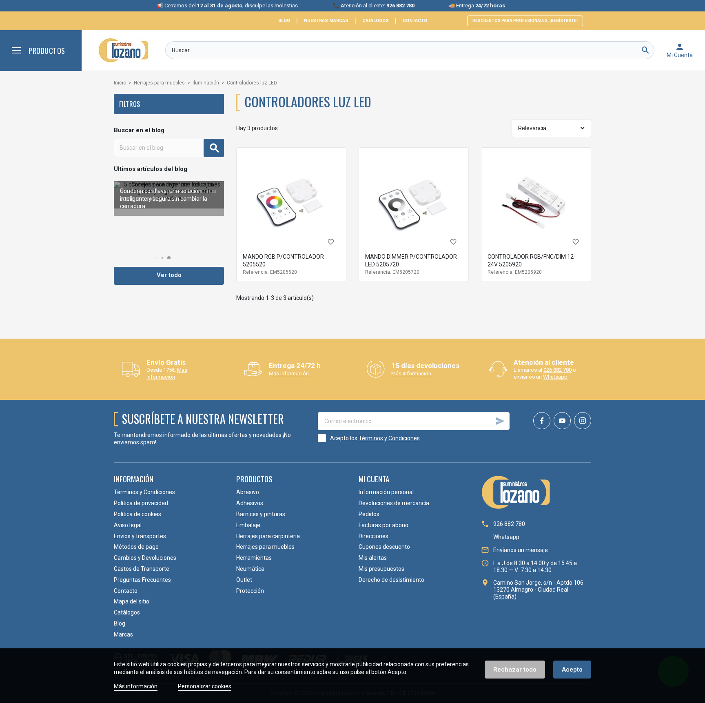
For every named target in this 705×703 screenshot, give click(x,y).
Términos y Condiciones (389, 438)
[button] (156, 258)
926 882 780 (557, 370)
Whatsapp (555, 377)
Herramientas (254, 557)
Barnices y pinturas (260, 514)
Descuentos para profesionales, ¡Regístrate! (525, 20)
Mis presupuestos (381, 569)
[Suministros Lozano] (123, 50)
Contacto (415, 20)
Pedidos (369, 514)
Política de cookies (137, 514)
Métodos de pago (136, 546)
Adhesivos (249, 503)
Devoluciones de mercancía (394, 503)
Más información (166, 373)
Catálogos (375, 20)
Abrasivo (247, 492)
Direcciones (373, 536)
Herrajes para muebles (265, 546)
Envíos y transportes (140, 536)
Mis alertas (373, 557)
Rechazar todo (515, 669)
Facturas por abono (383, 525)
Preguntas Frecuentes (142, 580)
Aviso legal (128, 525)
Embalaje (248, 525)
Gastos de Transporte (141, 569)
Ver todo (169, 275)
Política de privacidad (141, 503)
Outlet (244, 580)
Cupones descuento (384, 546)
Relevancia (532, 128)
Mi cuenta (374, 478)
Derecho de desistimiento (391, 580)
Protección (250, 591)
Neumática (250, 569)
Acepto (572, 669)
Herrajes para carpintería (268, 536)
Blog (284, 20)
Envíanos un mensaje (520, 550)
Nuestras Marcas (326, 20)
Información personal (386, 492)
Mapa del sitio (131, 601)
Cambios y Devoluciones (145, 557)
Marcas (123, 634)
